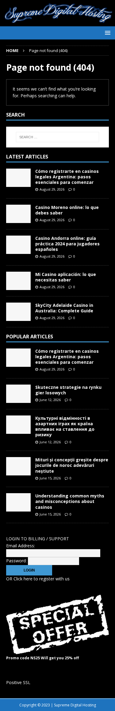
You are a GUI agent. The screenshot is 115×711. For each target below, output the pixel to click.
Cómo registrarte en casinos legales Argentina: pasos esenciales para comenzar (67, 176)
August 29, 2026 (52, 189)
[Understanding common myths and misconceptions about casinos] (18, 502)
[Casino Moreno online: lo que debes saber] (18, 214)
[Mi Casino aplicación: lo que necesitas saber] (18, 281)
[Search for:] (57, 137)
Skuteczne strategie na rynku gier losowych (68, 390)
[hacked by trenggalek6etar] (57, 23)
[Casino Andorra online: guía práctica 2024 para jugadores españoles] (18, 245)
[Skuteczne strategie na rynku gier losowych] (18, 394)
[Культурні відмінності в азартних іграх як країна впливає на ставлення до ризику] (18, 424)
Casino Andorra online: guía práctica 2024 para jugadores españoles (67, 243)
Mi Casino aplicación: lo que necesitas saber (65, 277)
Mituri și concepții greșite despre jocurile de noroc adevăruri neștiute (71, 465)
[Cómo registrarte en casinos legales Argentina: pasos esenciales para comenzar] (18, 178)
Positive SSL (18, 682)
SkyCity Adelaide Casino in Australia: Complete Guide (64, 308)
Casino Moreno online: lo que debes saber (67, 210)
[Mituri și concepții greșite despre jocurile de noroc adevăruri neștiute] (18, 466)
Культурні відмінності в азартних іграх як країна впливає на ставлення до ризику (64, 426)
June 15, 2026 (50, 478)
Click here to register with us (41, 579)
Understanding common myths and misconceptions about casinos (69, 501)
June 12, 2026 (50, 399)
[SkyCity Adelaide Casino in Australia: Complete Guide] (18, 312)
